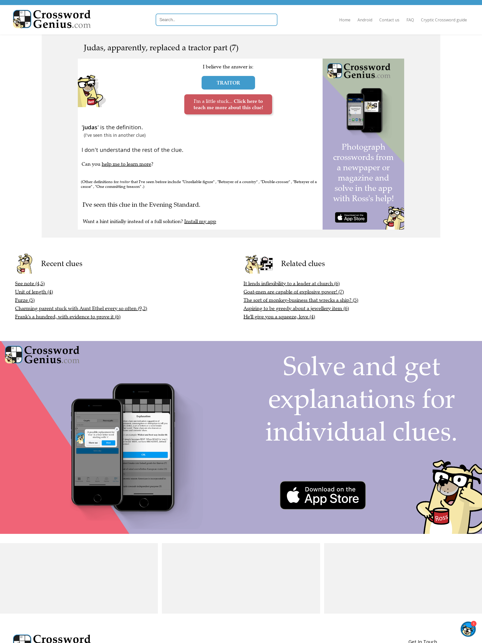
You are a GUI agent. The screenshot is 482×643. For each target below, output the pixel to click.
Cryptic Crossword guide (444, 20)
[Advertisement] (79, 578)
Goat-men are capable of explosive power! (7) (294, 292)
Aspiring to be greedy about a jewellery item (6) (296, 308)
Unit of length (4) (34, 292)
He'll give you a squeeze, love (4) (279, 317)
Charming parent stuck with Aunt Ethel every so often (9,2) (81, 308)
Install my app (200, 221)
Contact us (389, 20)
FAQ (410, 20)
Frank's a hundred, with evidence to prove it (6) (67, 317)
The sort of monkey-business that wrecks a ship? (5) (301, 300)
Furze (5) (25, 300)
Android (364, 20)
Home (344, 20)
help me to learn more (126, 164)
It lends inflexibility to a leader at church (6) (292, 283)
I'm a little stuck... (228, 104)
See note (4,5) (30, 283)
